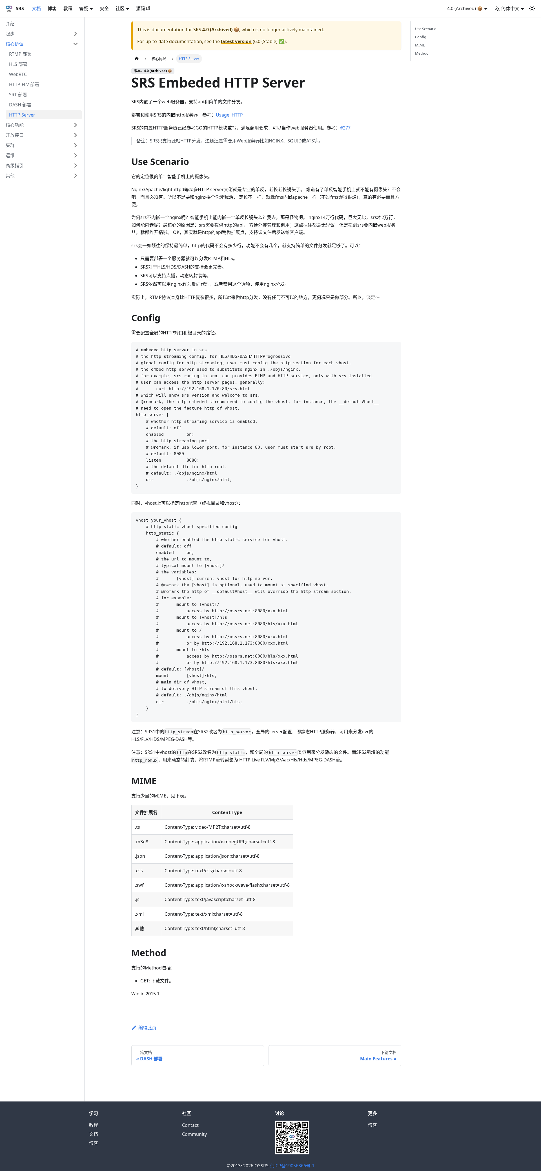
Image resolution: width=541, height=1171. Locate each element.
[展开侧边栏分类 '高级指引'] (75, 165)
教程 (67, 8)
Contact (190, 1125)
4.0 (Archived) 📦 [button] (465, 8)
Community (194, 1134)
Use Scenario (425, 28)
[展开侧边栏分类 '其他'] (75, 175)
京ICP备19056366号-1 (292, 1166)
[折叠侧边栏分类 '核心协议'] (75, 43)
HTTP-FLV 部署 (24, 84)
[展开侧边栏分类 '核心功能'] (75, 124)
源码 (140, 8)
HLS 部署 (18, 64)
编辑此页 (147, 1028)
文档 (36, 8)
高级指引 (15, 165)
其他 (10, 176)
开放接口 (15, 135)
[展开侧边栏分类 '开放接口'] (75, 135)
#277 (345, 128)
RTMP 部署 (20, 54)
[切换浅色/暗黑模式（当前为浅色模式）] (531, 8)
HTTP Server (22, 115)
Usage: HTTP (229, 115)
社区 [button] (120, 8)
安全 (104, 8)
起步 (10, 34)
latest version (236, 41)
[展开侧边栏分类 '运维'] (75, 155)
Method (422, 53)
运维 (10, 155)
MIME (420, 45)
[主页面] (136, 58)
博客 (52, 8)
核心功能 (15, 125)
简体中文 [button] (510, 8)
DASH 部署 (20, 105)
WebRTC (18, 74)
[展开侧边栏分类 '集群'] (75, 145)
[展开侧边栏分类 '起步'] (75, 33)
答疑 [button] (83, 8)
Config (420, 36)
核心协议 (15, 44)
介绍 (10, 24)
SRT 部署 (18, 94)
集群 (10, 145)
